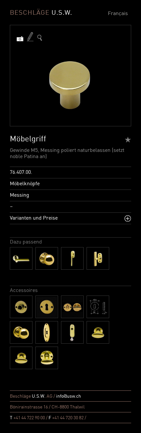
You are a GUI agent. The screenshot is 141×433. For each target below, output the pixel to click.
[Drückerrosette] (21, 307)
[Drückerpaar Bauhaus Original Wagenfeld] (21, 258)
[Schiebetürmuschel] (46, 332)
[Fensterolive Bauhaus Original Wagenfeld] (98, 258)
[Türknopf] (46, 258)
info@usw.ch (68, 396)
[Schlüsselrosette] (46, 307)
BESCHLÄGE (41, 13)
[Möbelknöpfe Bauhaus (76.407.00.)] (39, 37)
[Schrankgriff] (98, 332)
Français (118, 13)
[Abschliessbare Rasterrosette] (72, 332)
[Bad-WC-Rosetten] (72, 307)
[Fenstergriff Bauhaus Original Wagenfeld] (72, 258)
